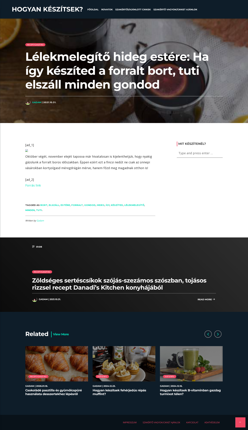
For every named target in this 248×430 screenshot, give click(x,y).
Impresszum (129, 422)
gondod (89, 205)
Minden (30, 210)
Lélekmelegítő (134, 205)
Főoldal (93, 9)
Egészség (102, 376)
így (107, 205)
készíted (117, 205)
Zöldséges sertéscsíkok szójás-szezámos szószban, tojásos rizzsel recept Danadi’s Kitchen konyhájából (119, 284)
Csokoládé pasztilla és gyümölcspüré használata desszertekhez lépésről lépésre (53, 393)
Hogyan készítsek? (47, 9)
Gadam (36, 102)
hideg (100, 205)
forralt (77, 205)
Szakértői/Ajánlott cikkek (133, 9)
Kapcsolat (192, 422)
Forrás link (33, 185)
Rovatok (107, 9)
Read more (205, 299)
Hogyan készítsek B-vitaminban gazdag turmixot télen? (190, 392)
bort (43, 205)
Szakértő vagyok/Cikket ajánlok (175, 9)
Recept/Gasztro (35, 44)
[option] (56, 373)
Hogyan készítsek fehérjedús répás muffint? (119, 392)
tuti (39, 210)
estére (65, 205)
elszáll (54, 205)
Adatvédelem (212, 422)
